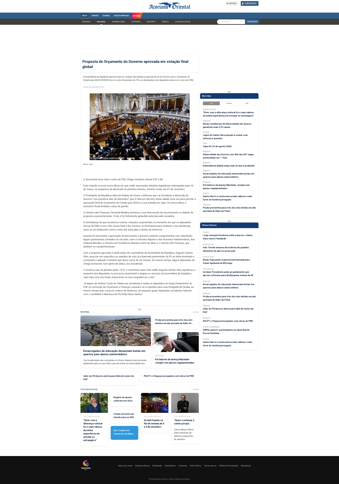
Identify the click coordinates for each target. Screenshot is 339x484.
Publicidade (157, 466)
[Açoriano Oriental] (86, 470)
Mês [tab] (247, 103)
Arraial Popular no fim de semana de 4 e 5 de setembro (154, 423)
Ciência (165, 22)
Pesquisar (252, 22)
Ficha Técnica (195, 466)
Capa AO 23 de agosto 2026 (217, 146)
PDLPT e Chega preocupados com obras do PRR (169, 376)
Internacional (118, 22)
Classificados (170, 466)
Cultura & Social (182, 22)
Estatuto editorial (142, 466)
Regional (86, 22)
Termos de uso (210, 466)
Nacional (101, 22)
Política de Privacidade (228, 466)
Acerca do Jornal (125, 466)
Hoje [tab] (211, 103)
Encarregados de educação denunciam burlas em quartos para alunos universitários (114, 352)
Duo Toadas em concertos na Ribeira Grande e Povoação (124, 433)
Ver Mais (196, 312)
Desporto (151, 22)
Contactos (183, 466)
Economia (136, 22)
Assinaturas (246, 466)
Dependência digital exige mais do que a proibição (229, 165)
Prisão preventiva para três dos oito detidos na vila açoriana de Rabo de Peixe (173, 323)
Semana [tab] (229, 103)
